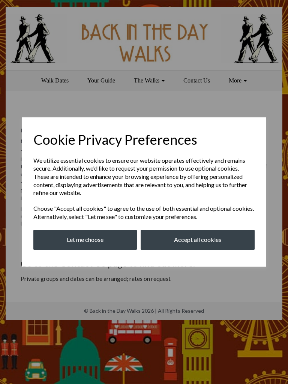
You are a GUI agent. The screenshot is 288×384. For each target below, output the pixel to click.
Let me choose (85, 239)
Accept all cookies (197, 239)
